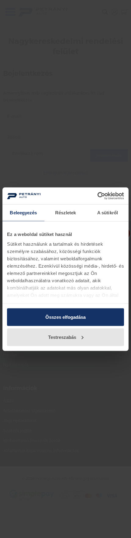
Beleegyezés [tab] (23, 212)
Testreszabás (62, 336)
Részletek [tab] (65, 212)
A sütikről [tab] (107, 212)
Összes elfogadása (65, 317)
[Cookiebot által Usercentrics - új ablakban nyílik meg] (97, 196)
